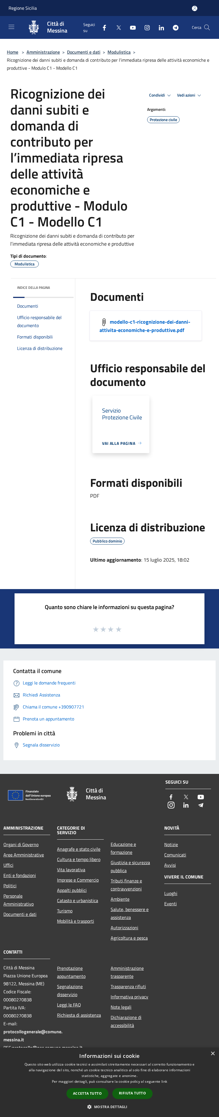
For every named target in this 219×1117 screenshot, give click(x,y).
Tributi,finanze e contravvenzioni (126, 884)
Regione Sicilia (23, 8)
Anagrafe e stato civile (78, 849)
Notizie (171, 844)
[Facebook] (102, 27)
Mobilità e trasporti (75, 921)
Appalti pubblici (72, 890)
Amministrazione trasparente (127, 972)
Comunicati (175, 854)
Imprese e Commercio (78, 879)
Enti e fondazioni (19, 875)
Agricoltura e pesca (129, 937)
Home (12, 52)
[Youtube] (130, 27)
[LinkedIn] (159, 27)
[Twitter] (116, 27)
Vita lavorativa (71, 869)
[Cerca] (207, 27)
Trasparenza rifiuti (128, 986)
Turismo (64, 910)
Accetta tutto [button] (87, 1093)
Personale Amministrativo (18, 899)
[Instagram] (145, 27)
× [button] (212, 1054)
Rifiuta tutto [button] (132, 1093)
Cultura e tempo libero (78, 859)
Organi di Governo (20, 844)
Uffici (8, 865)
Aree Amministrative (23, 854)
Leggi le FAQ (69, 1004)
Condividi (157, 95)
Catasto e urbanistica (77, 900)
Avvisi (170, 865)
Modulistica (119, 52)
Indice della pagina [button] (33, 287)
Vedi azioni (186, 95)
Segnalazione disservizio (70, 990)
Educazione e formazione (123, 848)
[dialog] (109, 1082)
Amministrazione (43, 52)
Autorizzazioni (124, 927)
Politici (10, 885)
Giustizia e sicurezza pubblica (130, 866)
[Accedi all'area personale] (194, 8)
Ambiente (120, 899)
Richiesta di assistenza (79, 1015)
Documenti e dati (83, 52)
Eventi (170, 903)
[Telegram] (173, 27)
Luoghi (170, 893)
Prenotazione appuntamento (71, 972)
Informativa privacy (129, 996)
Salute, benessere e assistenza (130, 913)
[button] (109, 1106)
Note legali (121, 1007)
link (164, 1081)
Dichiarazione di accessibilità (126, 1021)
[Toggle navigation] (11, 26)
